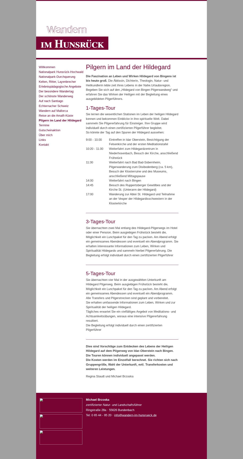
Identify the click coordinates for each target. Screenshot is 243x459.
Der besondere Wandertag (56, 91)
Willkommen (47, 67)
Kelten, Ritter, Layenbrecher (57, 81)
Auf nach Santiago (51, 101)
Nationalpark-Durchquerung (57, 76)
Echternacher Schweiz (54, 106)
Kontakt (44, 144)
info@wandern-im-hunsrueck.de (135, 415)
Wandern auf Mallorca (53, 111)
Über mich (45, 135)
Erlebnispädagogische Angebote (60, 86)
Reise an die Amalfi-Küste (56, 115)
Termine (44, 125)
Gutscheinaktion (49, 130)
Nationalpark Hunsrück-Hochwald (61, 72)
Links (42, 140)
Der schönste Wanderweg (56, 96)
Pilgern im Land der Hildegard (60, 120)
